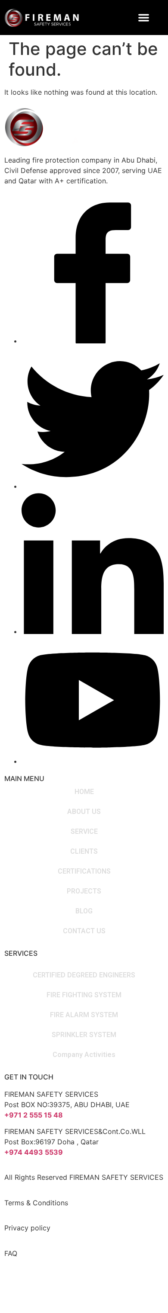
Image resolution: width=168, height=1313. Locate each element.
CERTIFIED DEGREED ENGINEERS (84, 975)
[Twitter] (93, 486)
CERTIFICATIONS (84, 871)
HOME (84, 792)
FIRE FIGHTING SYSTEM (84, 995)
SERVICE (84, 831)
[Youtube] (93, 761)
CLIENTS (84, 851)
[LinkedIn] (93, 631)
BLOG (84, 911)
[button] (144, 17)
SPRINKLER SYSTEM (84, 1035)
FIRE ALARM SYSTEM (84, 1015)
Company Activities (84, 1054)
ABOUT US (84, 811)
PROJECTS (84, 891)
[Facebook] (93, 340)
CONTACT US (84, 931)
